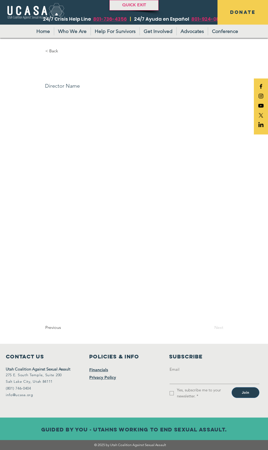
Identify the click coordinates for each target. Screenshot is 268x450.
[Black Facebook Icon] (261, 86)
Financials (98, 369)
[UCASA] (261, 106)
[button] (62, 51)
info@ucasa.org (19, 394)
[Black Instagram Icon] (261, 96)
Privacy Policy (102, 377)
